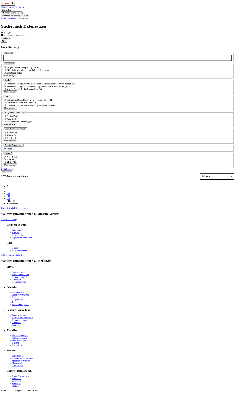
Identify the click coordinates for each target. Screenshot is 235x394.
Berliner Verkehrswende (22, 358)
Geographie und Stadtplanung (20, 67)
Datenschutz (17, 235)
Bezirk (10, 138)
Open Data (16, 322)
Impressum (16, 230)
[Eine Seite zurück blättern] (7, 186)
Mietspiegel (17, 363)
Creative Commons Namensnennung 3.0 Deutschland (30, 105)
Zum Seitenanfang (9, 219)
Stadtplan (16, 386)
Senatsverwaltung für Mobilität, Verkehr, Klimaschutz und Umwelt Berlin (38, 84)
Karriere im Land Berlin (22, 317)
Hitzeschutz (17, 345)
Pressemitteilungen (20, 335)
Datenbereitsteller (19, 250)
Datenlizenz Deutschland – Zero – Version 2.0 (27, 100)
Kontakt (15, 232)
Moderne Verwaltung (21, 361)
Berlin (9, 116)
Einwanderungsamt (20, 304)
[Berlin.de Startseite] (12, 255)
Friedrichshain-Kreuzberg (18, 121)
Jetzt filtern (6, 172)
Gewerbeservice (19, 282)
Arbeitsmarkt (12, 73)
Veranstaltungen (19, 340)
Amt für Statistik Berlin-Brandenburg (22, 89)
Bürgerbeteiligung (19, 320)
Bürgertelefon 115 (19, 277)
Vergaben (16, 325)
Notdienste (16, 279)
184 (8, 198)
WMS (9, 157)
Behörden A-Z (18, 292)
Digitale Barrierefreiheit (22, 237)
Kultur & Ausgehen (20, 376)
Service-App (17, 272)
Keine (9, 119)
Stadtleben (16, 383)
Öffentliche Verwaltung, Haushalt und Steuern (27, 70)
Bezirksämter (17, 297)
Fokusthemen (18, 356)
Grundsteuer (17, 365)
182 (8, 193)
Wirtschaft (16, 381)
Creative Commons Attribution (20, 102)
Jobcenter (16, 302)
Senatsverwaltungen (20, 295)
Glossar (15, 248)
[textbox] (117, 58)
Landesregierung (19, 315)
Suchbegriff (6, 33)
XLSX (10, 162)
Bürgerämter (17, 300)
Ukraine (15, 343)
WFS (9, 159)
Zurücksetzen (7, 169)
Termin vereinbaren (20, 274)
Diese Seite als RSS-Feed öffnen (15, 208)
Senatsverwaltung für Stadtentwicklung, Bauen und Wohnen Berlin (36, 86)
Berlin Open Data (8, 18)
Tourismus (16, 378)
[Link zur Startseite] (12, 7)
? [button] (14, 53)
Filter (4, 41)
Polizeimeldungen (19, 338)
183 (8, 196)
